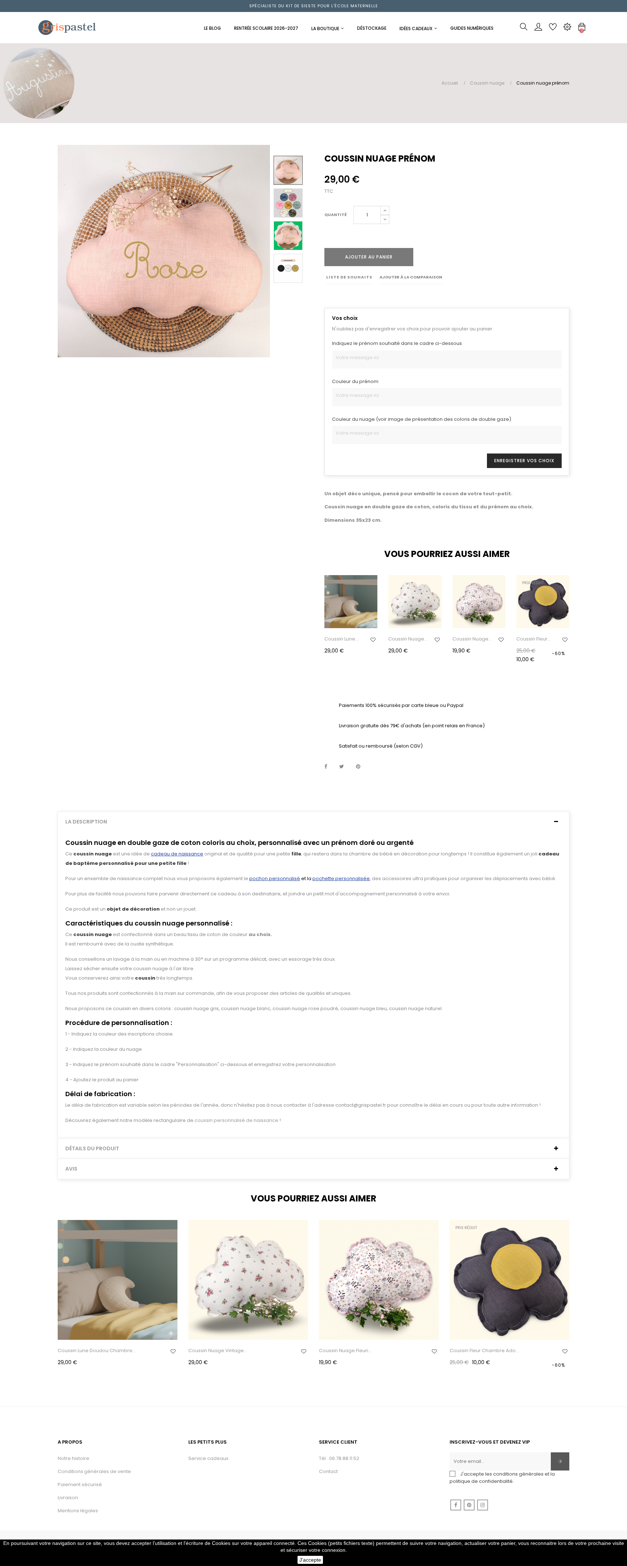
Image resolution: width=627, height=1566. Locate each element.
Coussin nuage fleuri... (470, 639)
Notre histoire (73, 1458)
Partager (325, 767)
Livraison (68, 1497)
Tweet (341, 767)
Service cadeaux (208, 1458)
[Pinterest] (469, 1505)
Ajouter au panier (369, 257)
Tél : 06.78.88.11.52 (339, 1458)
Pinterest (358, 767)
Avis (71, 1169)
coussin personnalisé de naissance (236, 1120)
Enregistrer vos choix (524, 460)
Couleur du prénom (355, 381)
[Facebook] (455, 1505)
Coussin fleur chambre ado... (534, 639)
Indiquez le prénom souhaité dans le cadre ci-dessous (397, 343)
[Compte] (538, 28)
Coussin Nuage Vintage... (406, 639)
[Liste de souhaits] (373, 639)
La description (86, 822)
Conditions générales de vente (94, 1471)
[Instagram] (482, 1505)
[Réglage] (567, 28)
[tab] (313, 822)
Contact (328, 1471)
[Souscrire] (560, 1461)
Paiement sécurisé (80, 1484)
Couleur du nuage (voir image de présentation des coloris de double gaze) (421, 419)
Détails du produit (92, 1148)
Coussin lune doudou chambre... (339, 639)
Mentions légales (78, 1510)
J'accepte (310, 1560)
